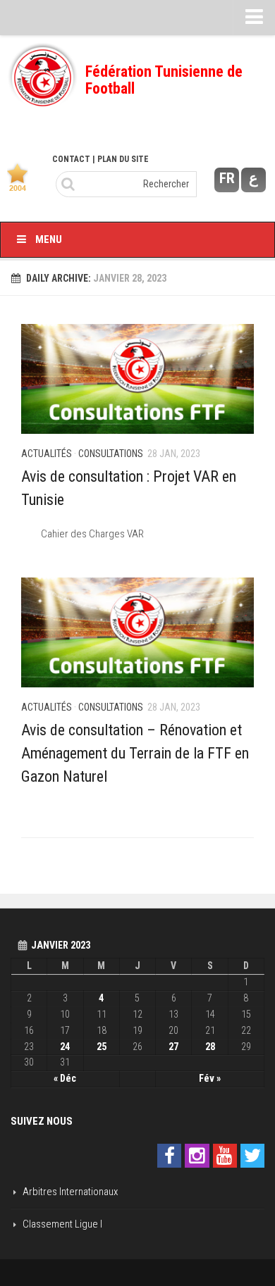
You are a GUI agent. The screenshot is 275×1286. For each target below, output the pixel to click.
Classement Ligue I (62, 1224)
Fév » (210, 1078)
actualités (46, 453)
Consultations (110, 453)
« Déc (65, 1078)
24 (65, 1046)
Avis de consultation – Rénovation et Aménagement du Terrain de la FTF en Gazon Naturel (135, 753)
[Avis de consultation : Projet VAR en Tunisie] (137, 379)
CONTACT (71, 159)
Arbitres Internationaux (70, 1191)
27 (173, 1046)
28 (210, 1046)
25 (101, 1046)
